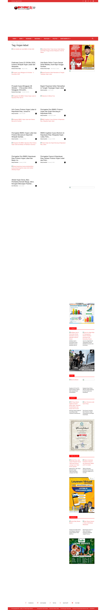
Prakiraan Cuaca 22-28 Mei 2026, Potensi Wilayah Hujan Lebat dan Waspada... (23, 64)
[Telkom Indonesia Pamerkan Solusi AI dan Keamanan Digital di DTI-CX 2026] (89, 463)
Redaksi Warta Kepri (16, 68)
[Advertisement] (66, 7)
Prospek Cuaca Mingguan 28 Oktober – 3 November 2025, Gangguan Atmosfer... (22, 88)
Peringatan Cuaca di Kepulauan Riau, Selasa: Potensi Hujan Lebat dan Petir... (52, 158)
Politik (55, 38)
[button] (92, 39)
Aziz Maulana (15, 185)
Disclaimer (92, 608)
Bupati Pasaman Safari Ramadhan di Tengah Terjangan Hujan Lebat (52, 87)
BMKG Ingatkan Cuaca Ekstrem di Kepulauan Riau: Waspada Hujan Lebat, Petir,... (52, 135)
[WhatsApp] (91, 1)
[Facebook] (83, 1)
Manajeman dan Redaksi (42, 608)
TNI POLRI (46, 38)
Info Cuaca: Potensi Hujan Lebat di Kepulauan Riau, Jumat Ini (24, 110)
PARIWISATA (73, 517)
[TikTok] (88, 1)
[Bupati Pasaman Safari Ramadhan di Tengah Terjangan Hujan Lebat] (53, 78)
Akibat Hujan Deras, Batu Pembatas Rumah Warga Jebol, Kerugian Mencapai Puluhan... (23, 182)
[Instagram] (85, 1)
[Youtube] (93, 1)
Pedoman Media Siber (54, 608)
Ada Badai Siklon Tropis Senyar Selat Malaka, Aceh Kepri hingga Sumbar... (51, 64)
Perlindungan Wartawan (66, 608)
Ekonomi (28, 38)
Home (14, 38)
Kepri (20, 38)
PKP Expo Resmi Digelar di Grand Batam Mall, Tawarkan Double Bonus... (75, 412)
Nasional (37, 38)
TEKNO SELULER (74, 456)
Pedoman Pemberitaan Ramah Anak (80, 608)
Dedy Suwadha (43, 90)
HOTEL (72, 375)
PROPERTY (73, 398)
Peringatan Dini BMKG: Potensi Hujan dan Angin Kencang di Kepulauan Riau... (51, 111)
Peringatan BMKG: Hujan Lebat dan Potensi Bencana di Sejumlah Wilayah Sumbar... (24, 135)
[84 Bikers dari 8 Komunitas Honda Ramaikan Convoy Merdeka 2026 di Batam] (75, 336)
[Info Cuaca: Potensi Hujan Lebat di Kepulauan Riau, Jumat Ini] (24, 101)
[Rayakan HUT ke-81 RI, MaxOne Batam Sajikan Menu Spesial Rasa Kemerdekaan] (75, 383)
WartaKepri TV (64, 38)
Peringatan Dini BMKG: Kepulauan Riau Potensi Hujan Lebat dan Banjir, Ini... (24, 158)
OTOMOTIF (73, 328)
